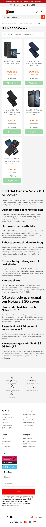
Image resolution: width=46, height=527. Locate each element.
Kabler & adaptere (29, 446)
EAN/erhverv (6, 446)
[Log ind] (37, 11)
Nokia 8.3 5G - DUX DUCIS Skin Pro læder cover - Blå (34, 63)
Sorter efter (18, 34)
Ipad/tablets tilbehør (30, 441)
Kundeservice (6, 441)
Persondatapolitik (29, 420)
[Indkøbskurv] (42, 12)
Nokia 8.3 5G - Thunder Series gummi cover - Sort (34, 112)
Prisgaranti (5, 444)
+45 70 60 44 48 (7, 422)
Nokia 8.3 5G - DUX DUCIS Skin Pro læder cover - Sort (12, 112)
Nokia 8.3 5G (30, 23)
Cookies (25, 417)
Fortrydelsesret (28, 425)
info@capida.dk (7, 425)
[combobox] (23, 17)
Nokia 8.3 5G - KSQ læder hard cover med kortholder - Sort (12, 161)
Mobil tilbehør (12, 23)
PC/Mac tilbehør (28, 444)
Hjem (3, 23)
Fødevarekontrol (28, 422)
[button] (39, 517)
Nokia (21, 23)
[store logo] (10, 12)
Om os (4, 438)
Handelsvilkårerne (29, 414)
